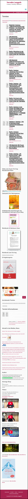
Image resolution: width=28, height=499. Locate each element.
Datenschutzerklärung (14, 493)
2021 (17, 20)
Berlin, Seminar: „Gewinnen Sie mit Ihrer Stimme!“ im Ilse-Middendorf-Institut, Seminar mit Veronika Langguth (16, 74)
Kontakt (12, 492)
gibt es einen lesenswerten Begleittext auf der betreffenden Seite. (13, 378)
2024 (24, 20)
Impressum (21, 492)
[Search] (24, 297)
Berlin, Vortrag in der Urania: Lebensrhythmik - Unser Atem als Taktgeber (17, 99)
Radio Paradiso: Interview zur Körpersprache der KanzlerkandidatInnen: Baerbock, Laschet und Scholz (12, 342)
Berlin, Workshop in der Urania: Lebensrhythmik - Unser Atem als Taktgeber (17, 53)
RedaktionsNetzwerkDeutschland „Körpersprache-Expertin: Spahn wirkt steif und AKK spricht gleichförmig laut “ (13, 368)
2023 (22, 20)
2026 (6, 22)
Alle (3, 20)
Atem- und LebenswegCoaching (8, 442)
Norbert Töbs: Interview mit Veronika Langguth (11, 331)
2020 (15, 20)
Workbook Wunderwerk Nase (7, 255)
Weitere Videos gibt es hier (10, 440)
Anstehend (6, 20)
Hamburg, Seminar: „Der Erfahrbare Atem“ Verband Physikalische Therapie (16, 124)
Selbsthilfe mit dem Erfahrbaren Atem (9, 365)
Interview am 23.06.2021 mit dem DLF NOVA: (11, 362)
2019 (12, 20)
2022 (19, 20)
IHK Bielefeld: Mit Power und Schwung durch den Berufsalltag (16, 146)
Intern (16, 492)
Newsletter (7, 492)
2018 (10, 303)
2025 (4, 22)
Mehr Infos (11, 33)
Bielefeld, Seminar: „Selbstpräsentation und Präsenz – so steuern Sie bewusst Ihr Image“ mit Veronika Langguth (17, 28)
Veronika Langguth (14, 2)
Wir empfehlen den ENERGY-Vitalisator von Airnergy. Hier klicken (13, 386)
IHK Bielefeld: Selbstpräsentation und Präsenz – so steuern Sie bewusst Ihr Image (17, 62)
